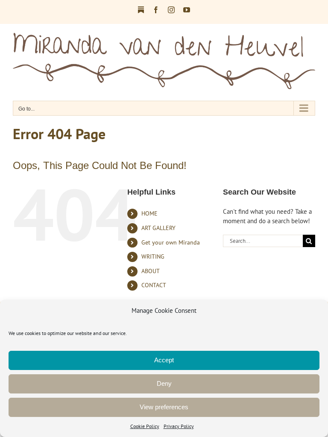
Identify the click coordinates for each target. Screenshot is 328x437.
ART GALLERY (158, 228)
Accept (164, 360)
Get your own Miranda (170, 242)
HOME (149, 213)
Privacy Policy (179, 426)
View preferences (164, 407)
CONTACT (153, 285)
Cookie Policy (144, 426)
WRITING (152, 256)
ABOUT (150, 271)
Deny (164, 383)
